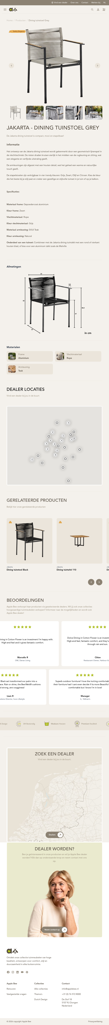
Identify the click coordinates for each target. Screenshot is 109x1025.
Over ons (74, 3)
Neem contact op (52, 930)
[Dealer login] (104, 9)
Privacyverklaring (95, 1021)
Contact (84, 3)
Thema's (38, 994)
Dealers (52, 835)
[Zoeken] (92, 9)
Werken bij (95, 3)
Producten (21, 21)
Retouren (11, 989)
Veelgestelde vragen (16, 994)
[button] (68, 481)
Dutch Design (40, 1000)
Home (10, 21)
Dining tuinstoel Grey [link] (39, 21)
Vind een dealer (60, 3)
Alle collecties (41, 989)
